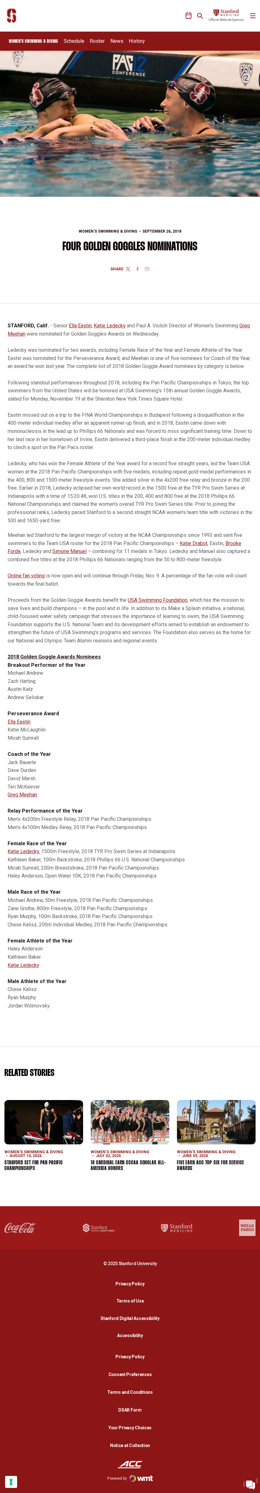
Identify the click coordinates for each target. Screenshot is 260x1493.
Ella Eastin (80, 326)
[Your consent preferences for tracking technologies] (11, 1482)
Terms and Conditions (130, 1392)
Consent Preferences (130, 1374)
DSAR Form (129, 1410)
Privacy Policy (131, 1283)
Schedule (74, 41)
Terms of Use (130, 1300)
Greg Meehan (22, 795)
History (137, 41)
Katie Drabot (193, 543)
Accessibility (131, 1335)
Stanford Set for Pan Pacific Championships (33, 1165)
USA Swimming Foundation (157, 600)
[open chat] (250, 1483)
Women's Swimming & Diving (108, 231)
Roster (97, 41)
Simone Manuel (69, 551)
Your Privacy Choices (130, 1427)
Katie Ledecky (110, 326)
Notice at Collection (130, 1445)
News (116, 41)
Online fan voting (26, 576)
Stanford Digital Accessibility (132, 1318)
